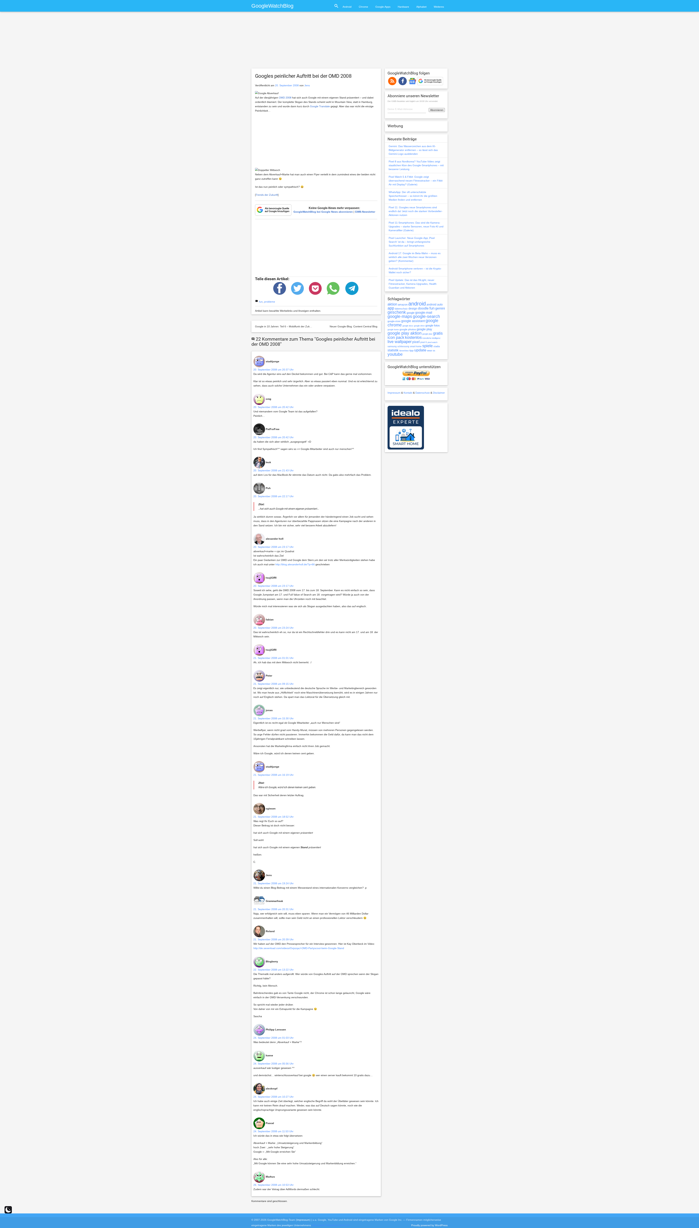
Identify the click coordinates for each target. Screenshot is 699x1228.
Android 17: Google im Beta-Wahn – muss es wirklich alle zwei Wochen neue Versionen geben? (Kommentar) (415, 257)
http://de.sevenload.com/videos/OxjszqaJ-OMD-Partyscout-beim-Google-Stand (298, 948)
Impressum (394, 392)
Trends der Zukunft (267, 194)
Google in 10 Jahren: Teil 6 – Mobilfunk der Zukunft (284, 326)
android (417, 304)
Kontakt (408, 392)
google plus (427, 334)
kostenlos (413, 337)
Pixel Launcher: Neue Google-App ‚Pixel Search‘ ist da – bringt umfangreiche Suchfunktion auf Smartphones (412, 241)
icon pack (396, 337)
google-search (426, 316)
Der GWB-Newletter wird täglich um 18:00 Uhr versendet (413, 101)
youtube (395, 354)
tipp (411, 350)
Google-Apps (382, 6)
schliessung (403, 346)
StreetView (404, 351)
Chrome (363, 6)
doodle (423, 308)
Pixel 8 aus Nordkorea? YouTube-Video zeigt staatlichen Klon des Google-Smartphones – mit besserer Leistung (416, 165)
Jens (307, 85)
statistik (393, 350)
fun (261, 301)
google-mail (423, 312)
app (391, 308)
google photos (408, 329)
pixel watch (432, 342)
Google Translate (320, 106)
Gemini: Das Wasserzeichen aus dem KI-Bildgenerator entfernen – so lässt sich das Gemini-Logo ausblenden (413, 150)
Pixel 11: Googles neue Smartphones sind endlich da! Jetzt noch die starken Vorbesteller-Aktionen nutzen (416, 211)
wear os (431, 350)
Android (347, 6)
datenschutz (401, 308)
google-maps (400, 316)
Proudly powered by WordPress (429, 1225)
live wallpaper (400, 341)
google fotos (432, 325)
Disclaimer (439, 392)
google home (393, 329)
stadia (436, 346)
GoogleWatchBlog (272, 6)
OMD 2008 (285, 97)
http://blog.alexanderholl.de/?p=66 (295, 564)
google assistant (413, 321)
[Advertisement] (349, 41)
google (410, 312)
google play (424, 329)
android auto (434, 304)
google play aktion (405, 333)
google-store (394, 321)
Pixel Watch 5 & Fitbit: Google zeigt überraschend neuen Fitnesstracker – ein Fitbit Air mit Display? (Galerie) (416, 180)
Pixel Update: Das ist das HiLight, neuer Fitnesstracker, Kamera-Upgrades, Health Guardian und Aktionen (413, 284)
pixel (416, 342)
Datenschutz (422, 392)
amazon (403, 304)
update (420, 350)
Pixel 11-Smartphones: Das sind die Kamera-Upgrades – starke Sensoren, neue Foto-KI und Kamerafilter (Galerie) (416, 226)
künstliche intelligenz (431, 338)
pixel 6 (423, 342)
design (412, 308)
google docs (407, 326)
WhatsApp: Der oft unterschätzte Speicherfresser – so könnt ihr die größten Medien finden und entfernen (413, 196)
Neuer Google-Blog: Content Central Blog (353, 326)
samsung (392, 346)
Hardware (403, 6)
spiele (427, 346)
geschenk (397, 312)
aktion (392, 304)
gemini (440, 308)
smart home (416, 346)
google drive (419, 326)
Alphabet (421, 6)
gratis (438, 333)
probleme (269, 301)
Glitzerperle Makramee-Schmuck (331, 1225)
